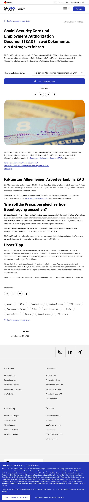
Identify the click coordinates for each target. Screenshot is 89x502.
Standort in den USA (54, 394)
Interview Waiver (11, 429)
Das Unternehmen (53, 425)
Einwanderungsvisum (13, 389)
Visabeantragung (56, 304)
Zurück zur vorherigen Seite (18, 21)
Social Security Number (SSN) (36, 198)
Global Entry (51, 375)
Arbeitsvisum (36, 304)
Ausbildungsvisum (51, 309)
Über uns (50, 408)
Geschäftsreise (44, 314)
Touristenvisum (10, 420)
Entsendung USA (53, 380)
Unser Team (51, 429)
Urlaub (35, 309)
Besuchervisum (10, 380)
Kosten (69, 309)
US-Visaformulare (11, 434)
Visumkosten (9, 425)
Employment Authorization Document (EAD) (46, 158)
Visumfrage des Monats (16, 309)
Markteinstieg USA (53, 389)
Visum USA (9, 368)
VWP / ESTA (9, 394)
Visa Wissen (51, 368)
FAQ (54, 2)
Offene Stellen (52, 439)
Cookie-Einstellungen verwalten (49, 497)
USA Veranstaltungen (54, 434)
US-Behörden (74, 304)
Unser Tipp (8, 169)
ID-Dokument (62, 314)
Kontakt (79, 9)
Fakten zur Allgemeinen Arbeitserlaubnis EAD (21, 163)
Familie (28, 314)
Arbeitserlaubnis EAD (54, 385)
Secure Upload (63, 2)
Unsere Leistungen (54, 415)
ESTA (22, 304)
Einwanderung (13, 314)
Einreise (10, 304)
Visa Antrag (9, 408)
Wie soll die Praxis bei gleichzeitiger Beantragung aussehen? (26, 166)
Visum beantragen (11, 415)
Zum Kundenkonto (78, 2)
